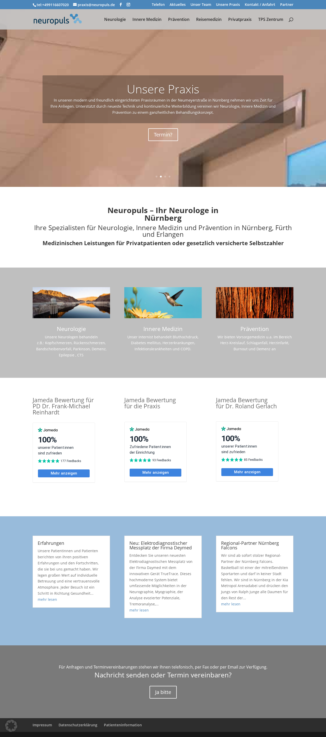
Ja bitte (163, 692)
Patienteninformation (123, 724)
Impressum (42, 724)
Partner (286, 5)
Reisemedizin (209, 20)
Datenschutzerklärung (78, 724)
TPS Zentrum (270, 20)
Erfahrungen (51, 543)
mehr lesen (47, 599)
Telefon (158, 5)
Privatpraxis (240, 20)
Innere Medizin (146, 20)
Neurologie (115, 20)
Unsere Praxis (228, 5)
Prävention (178, 20)
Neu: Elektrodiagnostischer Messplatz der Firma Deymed (160, 545)
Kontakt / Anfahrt (260, 5)
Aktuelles (178, 5)
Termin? (163, 134)
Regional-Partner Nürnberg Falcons (250, 545)
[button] (11, 726)
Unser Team (201, 5)
